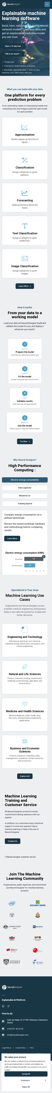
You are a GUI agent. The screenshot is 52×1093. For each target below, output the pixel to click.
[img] (33, 559)
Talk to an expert (13, 54)
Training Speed (25, 503)
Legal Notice (6, 1048)
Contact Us (12, 841)
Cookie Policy (20, 1048)
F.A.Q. (32, 1048)
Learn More (25, 286)
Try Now (25, 441)
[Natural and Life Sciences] (25, 677)
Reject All (26, 1087)
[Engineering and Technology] (25, 640)
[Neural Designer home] (11, 4)
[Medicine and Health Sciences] (25, 714)
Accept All (26, 1074)
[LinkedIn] (3, 1006)
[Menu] (47, 4)
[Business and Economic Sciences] (25, 751)
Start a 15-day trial (14, 46)
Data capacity (24, 488)
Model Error (24, 495)
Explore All (25, 776)
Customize (25, 1080)
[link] (25, 131)
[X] (8, 1006)
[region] (26, 1073)
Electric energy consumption (25, 480)
